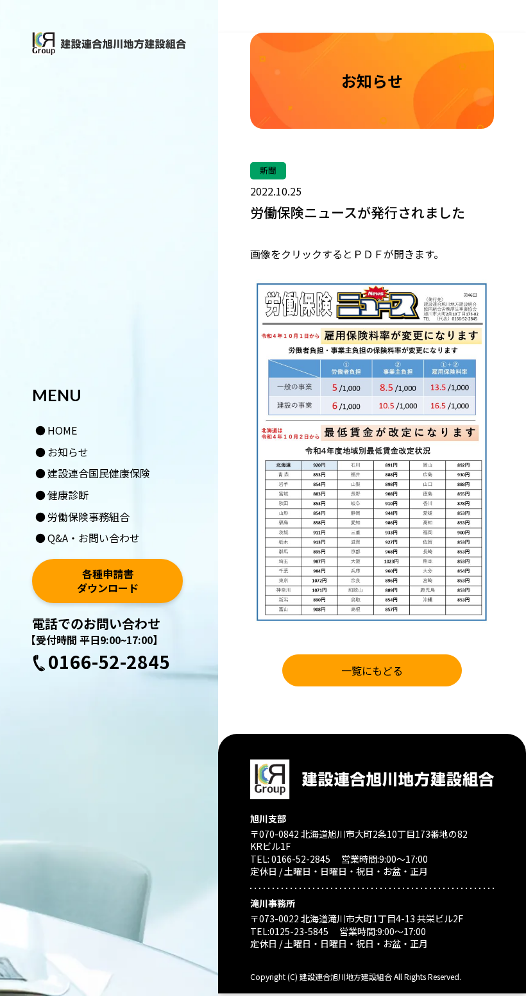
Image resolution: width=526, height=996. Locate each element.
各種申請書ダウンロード (108, 581)
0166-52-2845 (109, 661)
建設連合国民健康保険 (98, 473)
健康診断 (68, 494)
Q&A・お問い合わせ (93, 537)
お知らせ (68, 452)
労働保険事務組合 (88, 516)
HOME (62, 430)
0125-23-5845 (298, 931)
